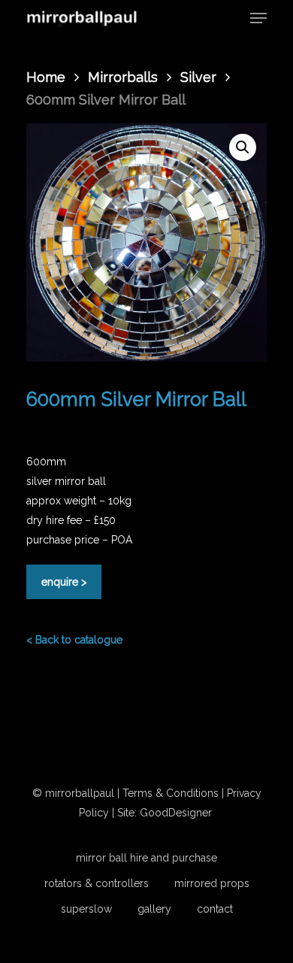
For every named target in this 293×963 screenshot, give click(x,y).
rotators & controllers (96, 883)
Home (45, 77)
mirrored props (211, 883)
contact (215, 909)
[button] (242, 147)
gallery (154, 909)
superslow (86, 909)
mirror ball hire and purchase (146, 858)
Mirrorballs (123, 77)
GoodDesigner (177, 813)
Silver (198, 77)
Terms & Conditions (170, 793)
